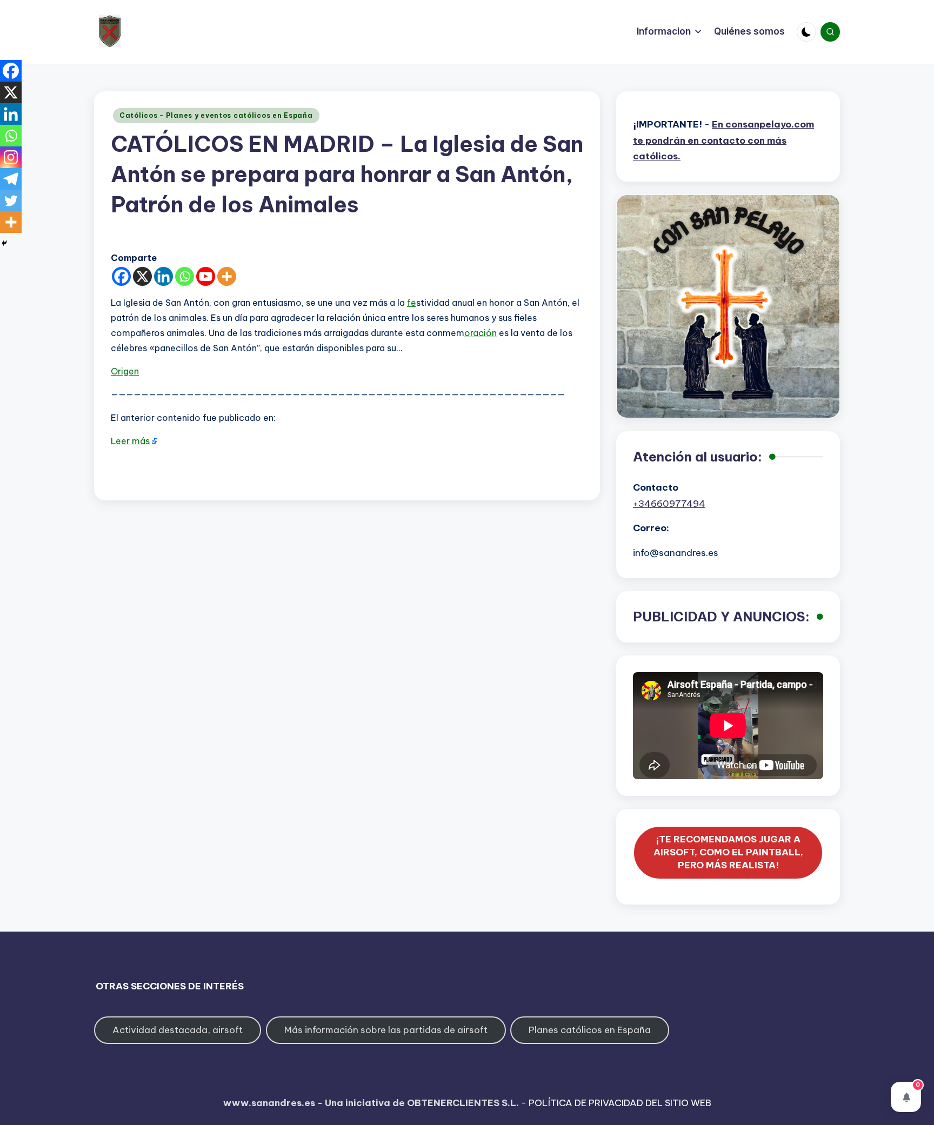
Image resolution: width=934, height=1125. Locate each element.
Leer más (130, 441)
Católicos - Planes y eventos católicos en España (216, 115)
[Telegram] (11, 179)
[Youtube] (205, 276)
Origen (125, 371)
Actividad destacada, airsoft (177, 1030)
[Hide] (4, 243)
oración (480, 332)
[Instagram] (11, 157)
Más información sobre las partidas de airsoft (386, 1030)
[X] (142, 276)
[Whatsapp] (184, 276)
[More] (226, 276)
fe (411, 302)
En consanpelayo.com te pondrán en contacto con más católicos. (723, 140)
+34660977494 (669, 504)
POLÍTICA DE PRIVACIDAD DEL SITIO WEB (620, 1103)
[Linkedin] (163, 276)
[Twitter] (11, 200)
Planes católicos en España (590, 1030)
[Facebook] (121, 276)
